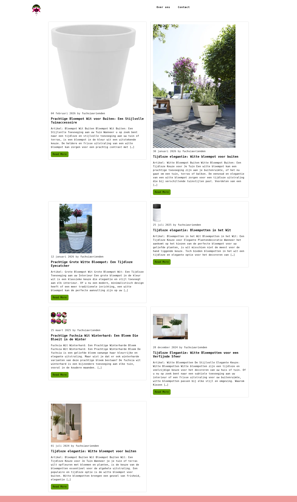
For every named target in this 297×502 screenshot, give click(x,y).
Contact (184, 7)
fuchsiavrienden (93, 113)
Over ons (163, 7)
